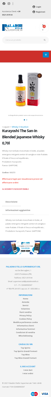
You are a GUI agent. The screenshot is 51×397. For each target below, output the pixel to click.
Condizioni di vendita (25, 332)
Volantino (25, 309)
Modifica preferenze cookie (25, 322)
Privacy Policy (26, 315)
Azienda (25, 302)
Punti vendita (26, 312)
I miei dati (27, 370)
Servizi (25, 305)
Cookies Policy (25, 319)
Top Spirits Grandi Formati (25, 351)
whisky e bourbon (20, 126)
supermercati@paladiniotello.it (25, 281)
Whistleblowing (25, 336)
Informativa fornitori (25, 329)
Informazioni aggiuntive (18, 210)
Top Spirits (25, 348)
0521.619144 (27, 278)
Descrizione (11, 201)
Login (38, 7)
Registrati (40, 12)
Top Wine (25, 354)
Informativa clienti (25, 325)
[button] (24, 120)
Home (25, 299)
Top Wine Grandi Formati (25, 358)
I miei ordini (28, 373)
